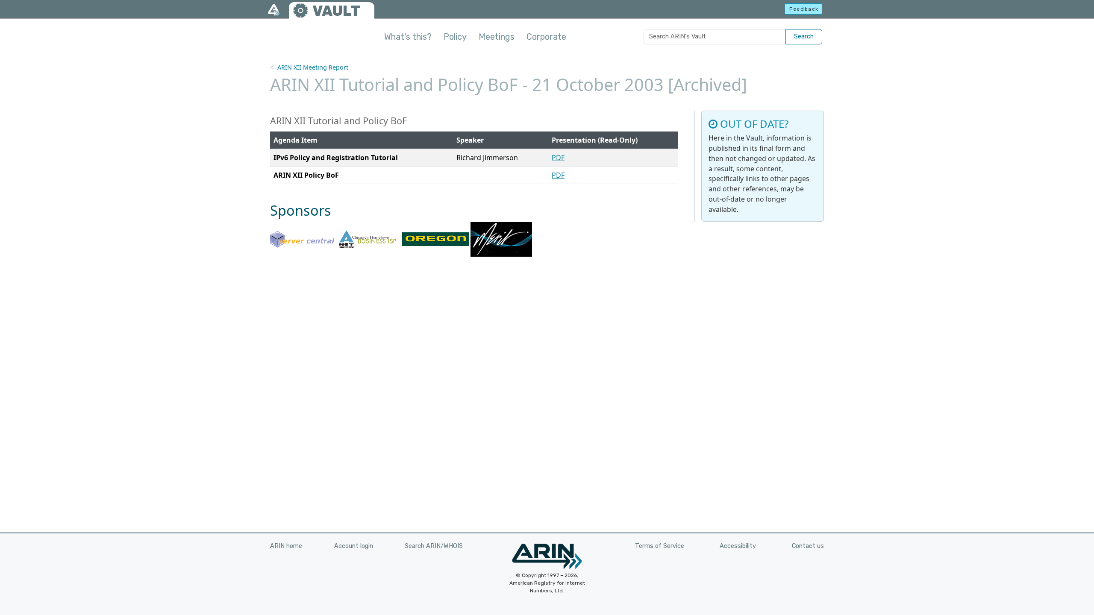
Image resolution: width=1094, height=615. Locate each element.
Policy (455, 37)
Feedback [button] (804, 9)
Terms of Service (659, 546)
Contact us (808, 546)
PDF (558, 157)
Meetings (497, 37)
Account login (353, 546)
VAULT (336, 11)
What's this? (408, 37)
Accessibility (738, 546)
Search (804, 36)
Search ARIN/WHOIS (434, 546)
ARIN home (286, 546)
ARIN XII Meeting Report (312, 67)
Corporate (546, 37)
